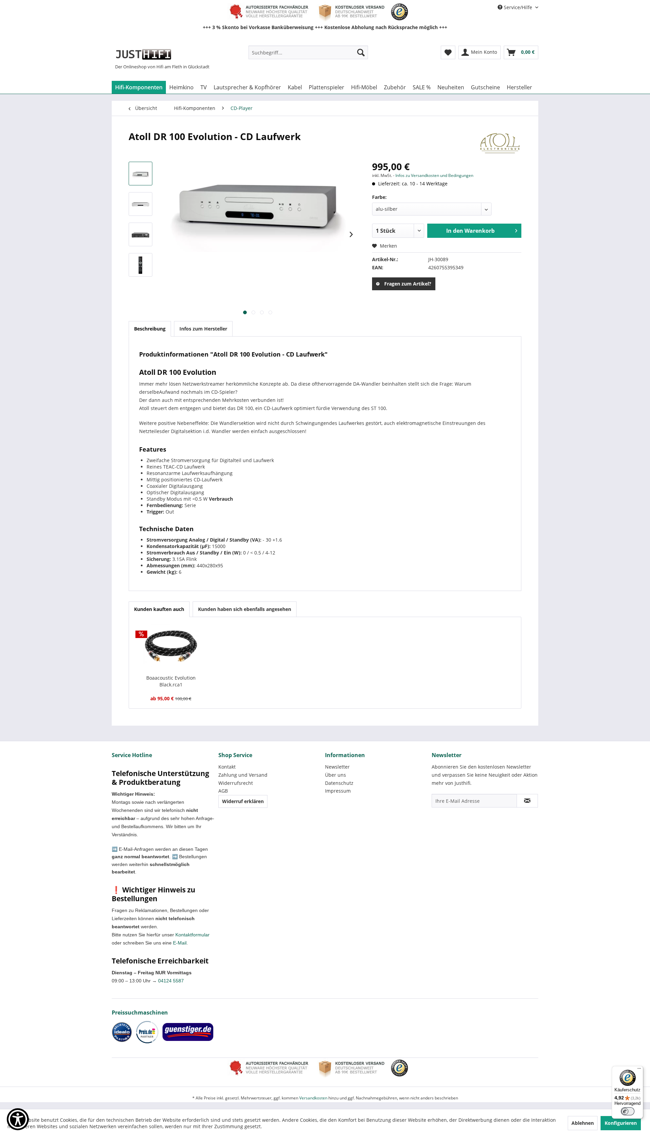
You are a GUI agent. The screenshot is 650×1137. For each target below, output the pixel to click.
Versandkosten (313, 1098)
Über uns (335, 775)
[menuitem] (308, 52)
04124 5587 (171, 980)
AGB (223, 791)
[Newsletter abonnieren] (527, 801)
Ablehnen (582, 1123)
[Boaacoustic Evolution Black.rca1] (171, 647)
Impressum (338, 791)
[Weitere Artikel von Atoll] (499, 143)
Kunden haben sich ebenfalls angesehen (244, 609)
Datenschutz (339, 783)
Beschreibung (150, 328)
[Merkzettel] (448, 52)
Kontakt (227, 767)
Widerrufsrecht (235, 783)
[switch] (627, 1111)
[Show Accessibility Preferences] (18, 1119)
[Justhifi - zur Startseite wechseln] (143, 54)
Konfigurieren (621, 1123)
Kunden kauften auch (159, 609)
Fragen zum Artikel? (407, 283)
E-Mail (180, 943)
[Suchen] (361, 52)
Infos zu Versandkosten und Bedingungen (434, 175)
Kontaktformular (192, 934)
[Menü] (639, 1070)
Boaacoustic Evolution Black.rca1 (171, 681)
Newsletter (337, 767)
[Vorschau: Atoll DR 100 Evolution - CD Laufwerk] (140, 173)
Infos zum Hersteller (203, 328)
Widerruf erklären (243, 801)
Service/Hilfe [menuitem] (518, 7)
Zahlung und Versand (242, 775)
